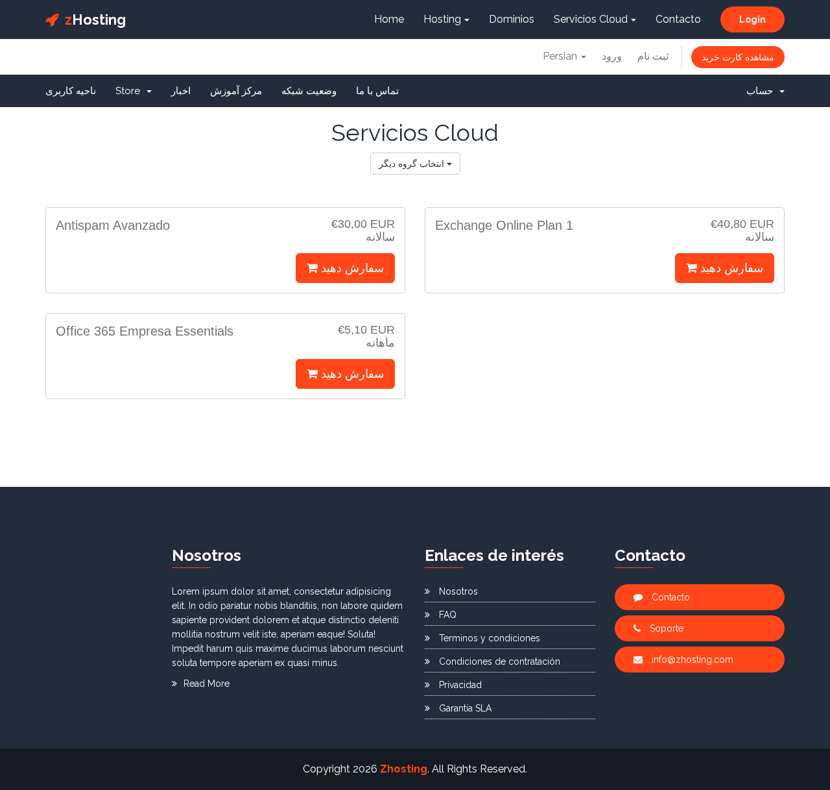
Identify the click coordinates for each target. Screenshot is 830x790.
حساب (762, 91)
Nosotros (457, 591)
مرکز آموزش (236, 91)
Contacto (678, 19)
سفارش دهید (351, 268)
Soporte (665, 628)
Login (752, 19)
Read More (207, 683)
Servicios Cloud (591, 19)
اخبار (181, 91)
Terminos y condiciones (488, 638)
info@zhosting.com (691, 659)
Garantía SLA (464, 708)
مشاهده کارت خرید (738, 57)
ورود (612, 56)
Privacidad (459, 685)
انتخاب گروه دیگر (413, 163)
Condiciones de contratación (498, 661)
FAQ (446, 615)
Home (389, 19)
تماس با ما (377, 91)
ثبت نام (653, 56)
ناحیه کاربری (70, 91)
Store (130, 91)
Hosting (95, 19)
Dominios (511, 19)
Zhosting (403, 769)
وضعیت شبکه (309, 91)
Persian (561, 56)
